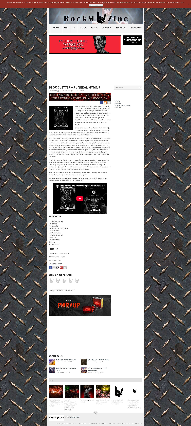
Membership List (123, 424)
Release (83, 28)
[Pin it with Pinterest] (61, 267)
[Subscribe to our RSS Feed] (105, 102)
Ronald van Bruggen (54, 90)
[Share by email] (65, 267)
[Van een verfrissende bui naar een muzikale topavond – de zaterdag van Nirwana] (72, 391)
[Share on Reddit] (57, 267)
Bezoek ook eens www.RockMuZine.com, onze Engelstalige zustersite (132, 40)
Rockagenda (136, 28)
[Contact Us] (109, 102)
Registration (137, 424)
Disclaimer (118, 103)
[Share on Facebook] (50, 267)
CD (74, 28)
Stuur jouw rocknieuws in (122, 105)
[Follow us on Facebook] (101, 102)
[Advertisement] (95, 68)
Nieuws (56, 28)
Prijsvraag (121, 28)
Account (111, 424)
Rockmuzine (74, 417)
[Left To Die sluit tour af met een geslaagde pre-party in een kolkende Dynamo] (135, 391)
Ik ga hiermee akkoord (96, 5)
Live (66, 28)
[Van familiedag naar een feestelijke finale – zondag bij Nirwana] (56, 391)
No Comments (80, 90)
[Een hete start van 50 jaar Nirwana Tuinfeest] (103, 391)
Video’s (94, 28)
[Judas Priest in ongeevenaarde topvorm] (119, 391)
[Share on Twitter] (54, 267)
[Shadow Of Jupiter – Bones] (87, 391)
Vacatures (118, 107)
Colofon (117, 101)
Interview (106, 28)
